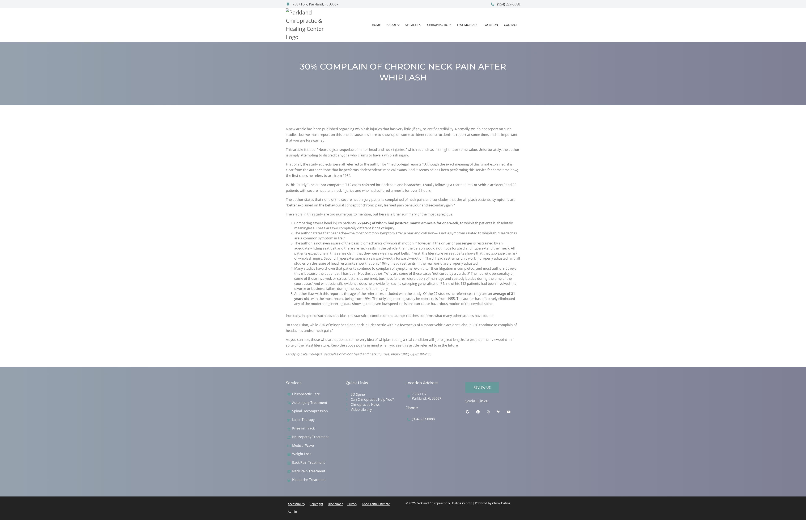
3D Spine (358, 394)
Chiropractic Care (306, 394)
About (391, 25)
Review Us (482, 387)
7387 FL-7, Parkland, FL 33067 (315, 4)
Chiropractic (437, 25)
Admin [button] (292, 511)
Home (376, 25)
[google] (470, 413)
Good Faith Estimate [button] (376, 504)
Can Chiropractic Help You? (372, 399)
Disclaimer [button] (335, 504)
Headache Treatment (309, 480)
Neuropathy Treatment (310, 437)
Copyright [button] (316, 504)
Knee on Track (303, 428)
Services (411, 25)
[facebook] (481, 413)
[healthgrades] (501, 413)
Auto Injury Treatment (309, 403)
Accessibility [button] (296, 504)
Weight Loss (301, 454)
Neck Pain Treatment (308, 471)
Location (490, 25)
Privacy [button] (352, 504)
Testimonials (467, 25)
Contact (511, 25)
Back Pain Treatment (308, 462)
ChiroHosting (501, 503)
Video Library (361, 409)
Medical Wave (303, 445)
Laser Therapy (303, 420)
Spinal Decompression (310, 411)
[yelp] (491, 413)
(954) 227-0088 (508, 4)
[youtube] (511, 413)
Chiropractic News (365, 404)
